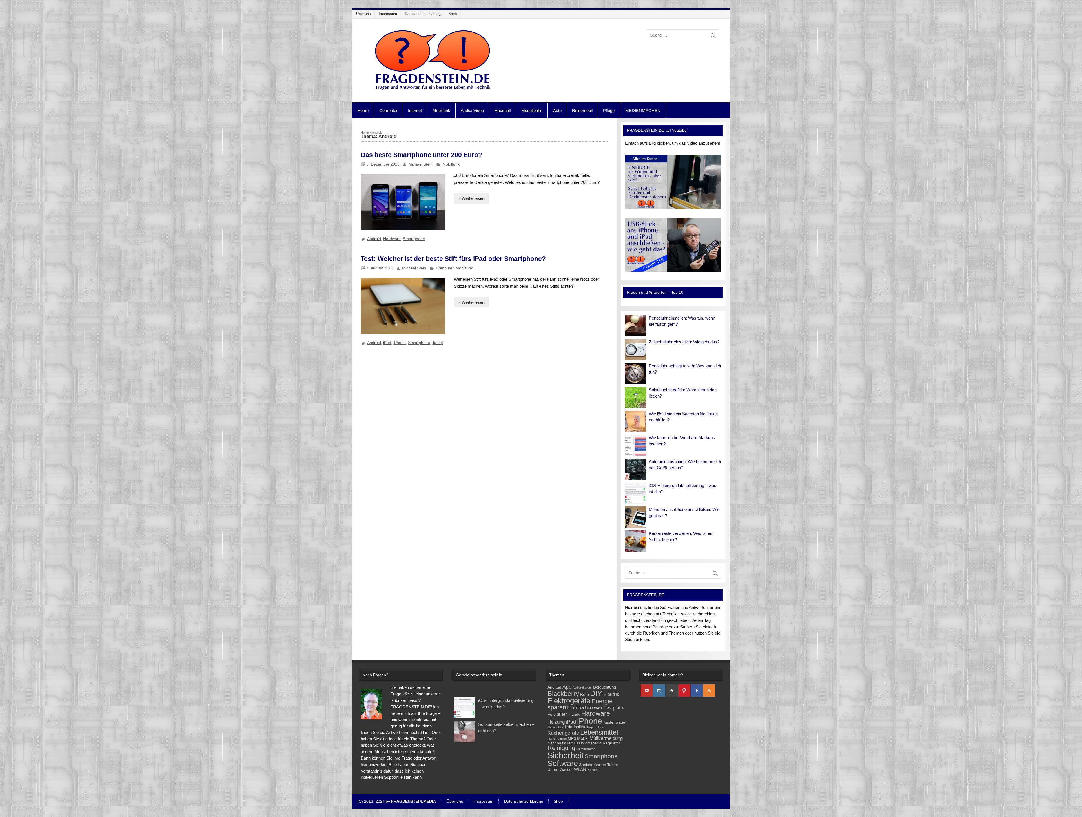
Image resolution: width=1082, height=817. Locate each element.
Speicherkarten (592, 765)
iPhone (399, 342)
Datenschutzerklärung (422, 14)
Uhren (552, 769)
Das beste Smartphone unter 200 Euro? (421, 155)
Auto (557, 110)
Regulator (611, 743)
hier (364, 764)
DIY (596, 693)
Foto (551, 714)
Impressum (388, 14)
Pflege (609, 110)
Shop (452, 14)
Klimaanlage (555, 727)
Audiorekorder (582, 687)
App (566, 687)
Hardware (392, 238)
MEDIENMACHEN (642, 110)
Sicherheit (565, 755)
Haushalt (503, 110)
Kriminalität (575, 726)
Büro (584, 694)
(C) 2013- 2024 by (396, 801)
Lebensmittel (599, 732)
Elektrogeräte (568, 701)
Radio (596, 743)
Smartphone (414, 238)
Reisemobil (582, 110)
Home (363, 110)
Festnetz (594, 708)
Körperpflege (595, 727)
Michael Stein (421, 164)
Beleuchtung (604, 687)
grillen (562, 714)
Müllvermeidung (606, 738)
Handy (574, 714)
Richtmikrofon (585, 749)
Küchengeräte (563, 733)
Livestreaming (557, 738)
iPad (387, 342)
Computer (388, 110)
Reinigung (561, 747)
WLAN (580, 769)
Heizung (556, 722)
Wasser (566, 769)
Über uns (363, 14)
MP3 (572, 738)
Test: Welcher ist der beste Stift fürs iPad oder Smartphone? (453, 258)
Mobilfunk (441, 110)
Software (562, 763)
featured (576, 708)
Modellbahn (531, 110)
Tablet (437, 342)
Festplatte (614, 708)
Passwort (582, 743)
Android (374, 238)
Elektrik (611, 694)
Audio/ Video (472, 110)
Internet (415, 110)
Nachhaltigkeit (560, 743)
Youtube (592, 769)
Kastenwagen (615, 722)
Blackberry (563, 693)
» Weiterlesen (471, 198)
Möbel (582, 738)
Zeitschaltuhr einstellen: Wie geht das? (684, 342)
